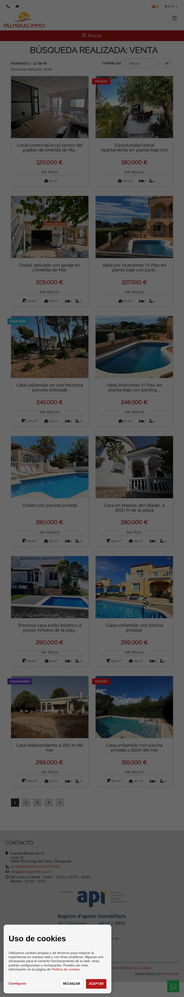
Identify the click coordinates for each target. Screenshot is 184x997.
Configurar (17, 983)
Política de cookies (66, 969)
